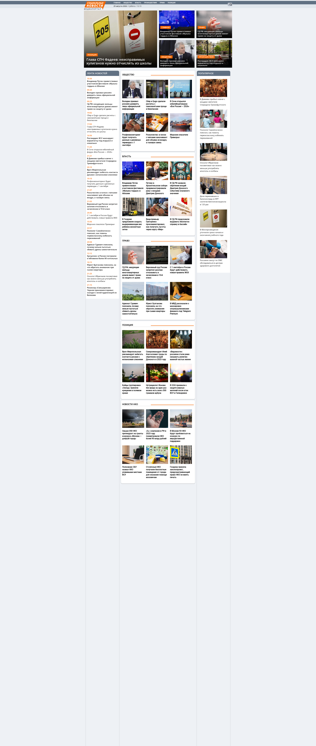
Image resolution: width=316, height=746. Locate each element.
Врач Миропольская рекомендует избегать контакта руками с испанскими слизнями (102, 172)
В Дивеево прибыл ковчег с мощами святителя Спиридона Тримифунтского (101, 161)
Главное (117, 3)
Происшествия (150, 3)
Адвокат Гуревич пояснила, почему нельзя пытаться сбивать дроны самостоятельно (102, 247)
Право (162, 3)
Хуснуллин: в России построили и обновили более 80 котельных (102, 257)
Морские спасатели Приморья (100, 224)
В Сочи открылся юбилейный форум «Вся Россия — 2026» (100, 150)
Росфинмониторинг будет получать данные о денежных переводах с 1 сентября (100, 183)
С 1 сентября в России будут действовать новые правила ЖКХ (102, 216)
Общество (127, 3)
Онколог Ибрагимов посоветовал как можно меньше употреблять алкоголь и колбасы (102, 278)
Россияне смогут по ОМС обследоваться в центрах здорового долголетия (211, 263)
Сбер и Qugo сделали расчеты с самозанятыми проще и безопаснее (101, 117)
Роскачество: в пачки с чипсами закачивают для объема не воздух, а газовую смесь (102, 195)
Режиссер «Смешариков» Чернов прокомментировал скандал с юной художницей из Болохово (102, 291)
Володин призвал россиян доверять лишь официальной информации (174, 63)
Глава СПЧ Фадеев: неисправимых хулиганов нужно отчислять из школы (118, 61)
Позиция (171, 3)
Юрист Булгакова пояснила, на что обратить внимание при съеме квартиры (101, 267)
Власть (138, 3)
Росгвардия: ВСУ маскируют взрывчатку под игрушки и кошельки (211, 63)
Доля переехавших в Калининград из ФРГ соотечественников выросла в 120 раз (213, 200)
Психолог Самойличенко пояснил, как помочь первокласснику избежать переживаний (99, 234)
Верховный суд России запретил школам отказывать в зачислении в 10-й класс (102, 206)
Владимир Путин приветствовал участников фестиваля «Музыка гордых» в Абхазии (175, 33)
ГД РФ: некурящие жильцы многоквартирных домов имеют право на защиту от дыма (213, 33)
